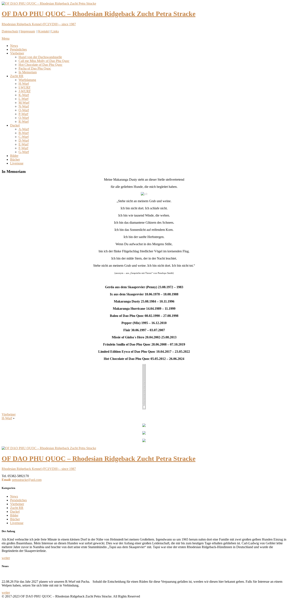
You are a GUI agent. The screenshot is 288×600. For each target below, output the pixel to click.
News (14, 45)
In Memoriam (28, 72)
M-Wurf (24, 102)
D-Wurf (24, 140)
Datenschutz (10, 31)
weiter (6, 558)
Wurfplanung (27, 80)
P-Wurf (23, 114)
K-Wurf (24, 95)
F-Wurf (23, 148)
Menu (5, 38)
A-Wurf (24, 129)
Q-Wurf (24, 118)
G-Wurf (24, 152)
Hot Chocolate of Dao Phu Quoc (40, 64)
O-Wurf (24, 110)
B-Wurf (24, 133)
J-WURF (25, 91)
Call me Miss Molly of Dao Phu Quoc (44, 61)
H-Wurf (24, 83)
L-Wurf (23, 99)
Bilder (14, 155)
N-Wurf (24, 106)
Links (55, 31)
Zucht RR (16, 76)
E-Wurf (23, 144)
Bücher (15, 159)
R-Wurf (24, 121)
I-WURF (25, 87)
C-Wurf (24, 137)
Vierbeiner (17, 53)
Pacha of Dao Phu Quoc (35, 68)
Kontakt (43, 31)
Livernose (16, 163)
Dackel (15, 125)
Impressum (27, 31)
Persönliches (18, 49)
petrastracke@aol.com (27, 480)
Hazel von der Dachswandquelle (40, 57)
